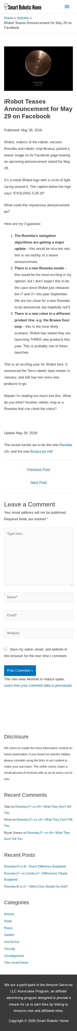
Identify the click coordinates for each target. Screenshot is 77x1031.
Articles (9, 914)
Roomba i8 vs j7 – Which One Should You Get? (36, 886)
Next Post (39, 483)
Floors (8, 928)
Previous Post (38, 470)
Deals (8, 921)
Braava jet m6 (41, 451)
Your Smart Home (16, 962)
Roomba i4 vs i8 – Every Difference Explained (35, 866)
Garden (9, 934)
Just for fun (11, 941)
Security (9, 948)
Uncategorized (14, 955)
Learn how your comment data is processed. (38, 685)
